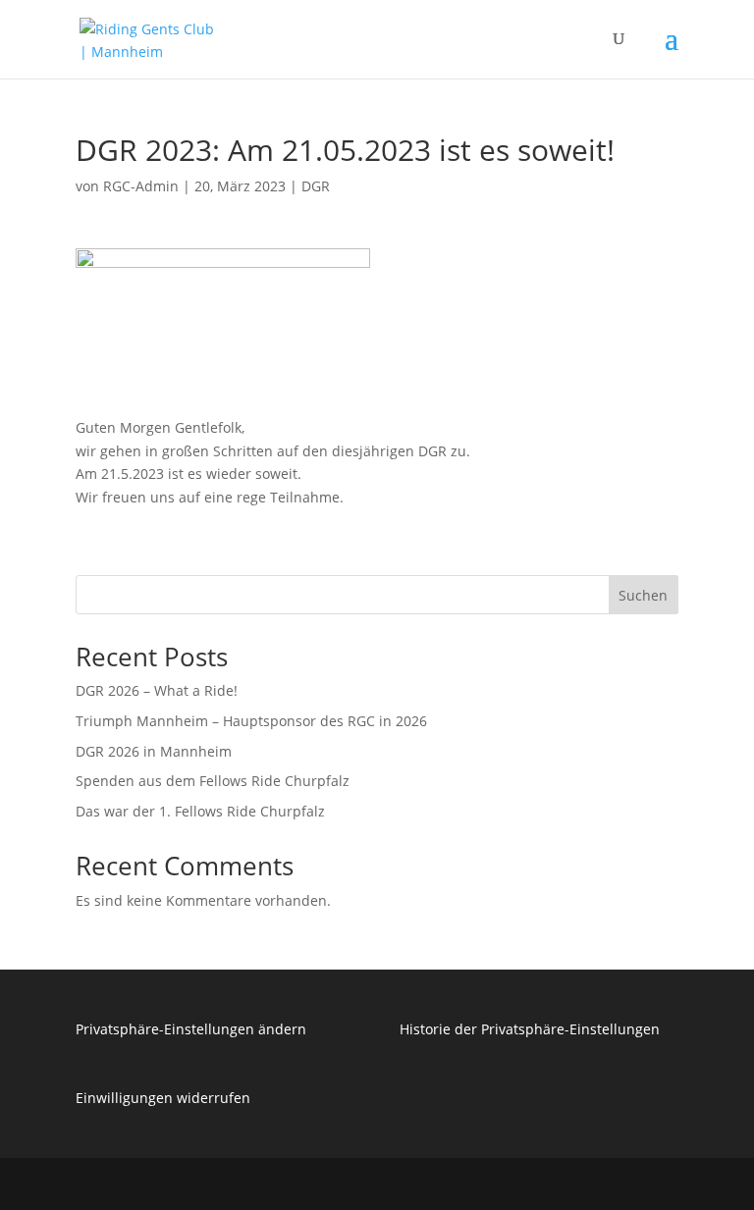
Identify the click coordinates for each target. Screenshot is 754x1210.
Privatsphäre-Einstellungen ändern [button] (191, 1029)
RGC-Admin (141, 186)
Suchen (643, 595)
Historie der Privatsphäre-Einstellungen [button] (530, 1029)
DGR (315, 186)
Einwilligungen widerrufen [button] (163, 1097)
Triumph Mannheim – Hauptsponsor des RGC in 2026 (251, 720)
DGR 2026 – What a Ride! (157, 690)
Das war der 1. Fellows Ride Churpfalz (200, 811)
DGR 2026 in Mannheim (154, 751)
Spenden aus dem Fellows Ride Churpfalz (213, 780)
